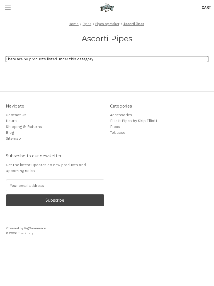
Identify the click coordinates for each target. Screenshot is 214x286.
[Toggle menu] (7, 7)
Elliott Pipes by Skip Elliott (133, 120)
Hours (11, 120)
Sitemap (13, 138)
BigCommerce (35, 228)
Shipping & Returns (24, 126)
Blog (10, 132)
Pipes (115, 126)
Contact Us (16, 115)
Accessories (121, 115)
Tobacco (117, 132)
